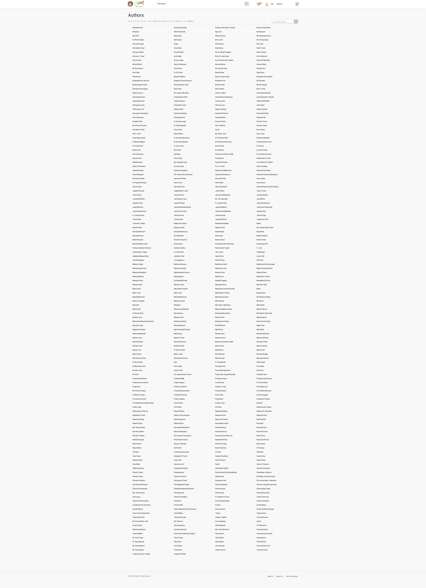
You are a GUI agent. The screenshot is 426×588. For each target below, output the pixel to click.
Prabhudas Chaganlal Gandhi (225, 374)
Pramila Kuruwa (262, 387)
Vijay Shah (177, 542)
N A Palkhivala (220, 325)
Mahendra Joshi (221, 268)
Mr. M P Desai (220, 260)
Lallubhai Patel (179, 256)
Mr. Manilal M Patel (180, 280)
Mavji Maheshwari (180, 297)
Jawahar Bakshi (262, 195)
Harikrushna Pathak (263, 170)
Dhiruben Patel (262, 125)
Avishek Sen (261, 68)
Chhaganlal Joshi (139, 105)
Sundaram (177, 501)
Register (279, 4)
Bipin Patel (177, 89)
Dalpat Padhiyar (220, 109)
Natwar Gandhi (262, 346)
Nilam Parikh (137, 354)
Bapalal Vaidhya (179, 77)
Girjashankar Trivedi (263, 158)
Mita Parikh (260, 305)
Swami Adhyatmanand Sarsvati (185, 509)
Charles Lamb (220, 101)
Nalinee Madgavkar (139, 334)
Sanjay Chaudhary (221, 456)
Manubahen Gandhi (181, 289)
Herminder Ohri (179, 187)
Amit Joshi (219, 40)
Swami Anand (220, 509)
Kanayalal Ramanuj (180, 232)
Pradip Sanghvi (179, 382)
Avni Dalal (136, 72)
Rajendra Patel (220, 415)
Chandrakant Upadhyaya (224, 97)
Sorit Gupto (136, 497)
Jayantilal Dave (138, 207)
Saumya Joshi (179, 464)
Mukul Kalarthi (261, 317)
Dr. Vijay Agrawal (138, 542)
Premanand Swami (139, 399)
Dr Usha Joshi (178, 146)
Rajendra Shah (262, 415)
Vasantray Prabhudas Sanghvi (184, 533)
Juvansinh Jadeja (139, 223)
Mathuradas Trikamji (222, 293)
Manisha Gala (137, 285)
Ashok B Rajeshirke (263, 60)
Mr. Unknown (178, 521)
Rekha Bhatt (137, 444)
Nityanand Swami (263, 358)
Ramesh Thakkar (139, 436)
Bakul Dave (260, 72)
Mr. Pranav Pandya (139, 391)
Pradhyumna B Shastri (140, 382)
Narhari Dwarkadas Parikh (224, 342)
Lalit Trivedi (219, 252)
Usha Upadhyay (179, 525)
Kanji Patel (260, 232)
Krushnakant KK (262, 244)
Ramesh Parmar (221, 431)
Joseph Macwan (221, 219)
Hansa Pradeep (262, 166)
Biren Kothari (219, 89)
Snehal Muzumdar (263, 493)
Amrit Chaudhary (263, 40)
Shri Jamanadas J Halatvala (266, 480)
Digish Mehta (178, 134)
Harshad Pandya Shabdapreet (267, 174)
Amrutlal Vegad (138, 44)
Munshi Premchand (263, 321)
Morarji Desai (178, 313)
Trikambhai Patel (138, 517)
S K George (260, 448)
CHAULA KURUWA (263, 101)
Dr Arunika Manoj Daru (182, 138)
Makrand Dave (262, 272)
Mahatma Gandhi (180, 268)
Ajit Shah (136, 36)
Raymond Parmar (263, 440)
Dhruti (217, 130)
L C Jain (259, 248)
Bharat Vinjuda (262, 85)
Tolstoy (217, 513)
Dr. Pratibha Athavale (264, 391)
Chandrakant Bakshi (264, 93)
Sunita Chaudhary (263, 501)
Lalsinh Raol (219, 256)
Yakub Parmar (220, 550)
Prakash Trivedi (220, 387)
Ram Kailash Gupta (221, 423)
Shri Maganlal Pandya (181, 484)
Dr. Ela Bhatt (219, 150)
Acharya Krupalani (180, 27)
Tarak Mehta (178, 513)
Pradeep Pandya (221, 378)
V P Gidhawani (262, 525)
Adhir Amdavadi (179, 32)
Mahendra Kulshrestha (264, 268)
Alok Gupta (178, 40)
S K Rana (136, 452)
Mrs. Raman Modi (139, 427)
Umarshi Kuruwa (262, 517)
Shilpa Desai (219, 476)
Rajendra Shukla (138, 419)
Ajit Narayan (261, 32)
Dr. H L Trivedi (219, 166)
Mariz (259, 289)
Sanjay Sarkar (137, 460)
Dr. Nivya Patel (137, 362)
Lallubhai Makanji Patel (141, 256)
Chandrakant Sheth (181, 97)
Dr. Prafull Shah (262, 382)
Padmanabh (261, 362)
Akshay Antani (220, 36)
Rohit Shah (178, 448)
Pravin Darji (219, 395)
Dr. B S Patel (178, 72)
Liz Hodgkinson (179, 260)
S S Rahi (218, 452)
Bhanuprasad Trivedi (140, 85)
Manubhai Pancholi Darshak (225, 289)
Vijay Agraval (261, 538)
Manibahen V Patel (263, 276)
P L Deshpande (220, 362)
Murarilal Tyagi (138, 325)
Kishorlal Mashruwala (140, 244)
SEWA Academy (138, 468)
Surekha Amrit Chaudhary (142, 505)
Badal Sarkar (219, 72)
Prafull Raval (219, 382)
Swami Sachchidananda (141, 513)
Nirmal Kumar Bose (139, 358)
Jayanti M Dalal (179, 203)
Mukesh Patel (178, 317)
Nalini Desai (178, 334)
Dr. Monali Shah (138, 313)
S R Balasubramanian (181, 452)
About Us (270, 576)
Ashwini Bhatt (261, 64)
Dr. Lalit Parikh (179, 252)
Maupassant (261, 293)
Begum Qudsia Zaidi (222, 77)
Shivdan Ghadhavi (139, 480)
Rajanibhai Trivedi (139, 415)
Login (272, 4)
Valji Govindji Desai (139, 529)
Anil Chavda (219, 44)
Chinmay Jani (220, 105)
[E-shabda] (138, 4)
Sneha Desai (219, 493)
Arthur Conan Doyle (222, 56)
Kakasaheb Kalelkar (222, 223)
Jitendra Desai (220, 215)
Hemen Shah (137, 187)
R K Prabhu (178, 407)
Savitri (217, 464)
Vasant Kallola (137, 533)
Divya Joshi (260, 134)
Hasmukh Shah (220, 178)
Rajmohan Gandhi (221, 419)
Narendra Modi (138, 342)
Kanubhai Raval (138, 236)
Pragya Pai (136, 387)
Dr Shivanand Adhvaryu (223, 142)
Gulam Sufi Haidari (139, 166)
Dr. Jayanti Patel (221, 203)
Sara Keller (136, 464)
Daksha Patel (178, 109)
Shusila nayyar (220, 489)
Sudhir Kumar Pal (263, 497)
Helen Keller (219, 183)
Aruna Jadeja (178, 60)
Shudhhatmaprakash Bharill (183, 489)
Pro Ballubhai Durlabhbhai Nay (143, 403)
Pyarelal (259, 403)
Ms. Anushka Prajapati (223, 52)
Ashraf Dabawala (180, 64)
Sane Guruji (137, 456)
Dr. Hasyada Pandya (139, 183)
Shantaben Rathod (221, 468)
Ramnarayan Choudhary (182, 436)
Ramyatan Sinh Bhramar (224, 436)
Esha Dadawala (138, 154)
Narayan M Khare (263, 338)
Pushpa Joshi (220, 403)
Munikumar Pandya (222, 321)
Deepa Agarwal (179, 117)
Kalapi (259, 223)
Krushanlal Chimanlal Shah (224, 244)
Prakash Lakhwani (180, 387)
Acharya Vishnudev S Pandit (225, 27)
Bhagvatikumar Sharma (141, 80)
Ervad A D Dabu (262, 150)
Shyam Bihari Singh (263, 489)
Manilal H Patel (138, 280)
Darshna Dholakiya (180, 113)
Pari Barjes (260, 366)
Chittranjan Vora (138, 109)
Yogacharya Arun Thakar (141, 554)
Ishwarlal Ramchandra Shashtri (267, 187)
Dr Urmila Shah (138, 146)
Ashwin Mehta (220, 64)
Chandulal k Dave (139, 101)
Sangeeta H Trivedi (180, 456)
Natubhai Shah (179, 346)
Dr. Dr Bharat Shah (221, 138)
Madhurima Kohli (221, 264)
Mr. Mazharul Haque (264, 297)
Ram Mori (260, 423)
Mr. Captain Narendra (181, 93)
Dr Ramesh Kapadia (181, 142)
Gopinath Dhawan (221, 162)
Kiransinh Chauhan (180, 240)
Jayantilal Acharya (263, 203)
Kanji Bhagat (219, 232)
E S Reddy (260, 146)
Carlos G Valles (220, 93)
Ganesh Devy (137, 158)
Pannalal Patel (220, 366)
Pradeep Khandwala (140, 378)
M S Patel (260, 260)
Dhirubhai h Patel (138, 130)
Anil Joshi (260, 44)
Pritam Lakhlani (179, 399)
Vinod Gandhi (219, 546)
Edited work (137, 150)
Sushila (217, 505)
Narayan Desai (220, 338)
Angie (176, 44)
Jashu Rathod (179, 195)
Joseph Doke (178, 219)
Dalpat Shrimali (262, 109)
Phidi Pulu (260, 370)
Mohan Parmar (262, 309)
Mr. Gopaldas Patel (180, 162)
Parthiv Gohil (178, 370)
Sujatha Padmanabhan (141, 501)
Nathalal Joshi (137, 346)
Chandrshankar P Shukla (265, 97)
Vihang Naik (219, 538)
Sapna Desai (261, 460)
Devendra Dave (220, 121)
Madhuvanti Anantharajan (266, 264)
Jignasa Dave (261, 211)
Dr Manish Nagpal (139, 142)
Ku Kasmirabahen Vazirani (142, 248)
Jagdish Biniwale (138, 191)
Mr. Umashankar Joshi (140, 521)
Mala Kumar (219, 276)
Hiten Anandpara (221, 187)
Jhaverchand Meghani (223, 211)
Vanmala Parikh (262, 529)
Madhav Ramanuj (180, 264)
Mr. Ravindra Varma (181, 440)
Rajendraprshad (179, 419)
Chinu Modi (260, 105)
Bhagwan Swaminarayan (183, 80)
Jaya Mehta (261, 199)
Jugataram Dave (262, 219)
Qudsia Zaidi (137, 407)
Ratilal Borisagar (138, 440)
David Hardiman (138, 117)
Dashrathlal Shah (263, 113)
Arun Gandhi (137, 60)
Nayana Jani (137, 350)
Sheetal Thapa (138, 476)
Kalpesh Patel (220, 227)
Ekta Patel (177, 150)
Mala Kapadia (178, 276)
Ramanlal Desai (220, 427)
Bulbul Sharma (138, 93)
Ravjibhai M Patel (221, 440)
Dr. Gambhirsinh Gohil (264, 154)
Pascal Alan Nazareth (222, 370)
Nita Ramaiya (220, 358)
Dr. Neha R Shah (179, 350)
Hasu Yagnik (261, 178)
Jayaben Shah (138, 203)
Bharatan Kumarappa (140, 89)
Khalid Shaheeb (262, 236)
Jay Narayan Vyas (180, 199)
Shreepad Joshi (220, 480)
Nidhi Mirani (219, 350)
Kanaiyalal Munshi (139, 232)
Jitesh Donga (261, 215)
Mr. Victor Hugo (138, 538)
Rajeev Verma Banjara (182, 415)
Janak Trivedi (261, 191)
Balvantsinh (137, 77)
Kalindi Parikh (137, 227)
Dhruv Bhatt (261, 130)
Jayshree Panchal (180, 211)
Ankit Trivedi (261, 48)
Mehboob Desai (179, 301)
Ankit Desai (219, 48)
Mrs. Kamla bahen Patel (265, 227)
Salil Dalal (260, 452)
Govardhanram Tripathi (265, 162)
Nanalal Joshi (220, 334)
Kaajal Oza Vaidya (180, 223)
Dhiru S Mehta (220, 125)
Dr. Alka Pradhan (138, 40)
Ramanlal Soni (262, 427)
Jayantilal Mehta (221, 207)
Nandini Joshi (137, 338)
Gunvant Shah (179, 166)
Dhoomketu (178, 130)
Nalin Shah (260, 329)
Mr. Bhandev (261, 80)
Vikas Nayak (219, 542)
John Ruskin (137, 219)
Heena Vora (178, 183)
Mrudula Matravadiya (222, 313)
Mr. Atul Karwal (138, 68)
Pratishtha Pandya (180, 395)
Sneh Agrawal (179, 493)
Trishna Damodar (180, 517)
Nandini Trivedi (179, 338)
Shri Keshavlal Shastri (140, 484)
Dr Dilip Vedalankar (263, 138)
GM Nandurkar (138, 162)
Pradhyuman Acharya (264, 378)
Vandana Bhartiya (180, 529)
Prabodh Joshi (262, 374)
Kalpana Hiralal (179, 227)
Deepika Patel (137, 121)
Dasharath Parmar (221, 113)
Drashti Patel (219, 146)
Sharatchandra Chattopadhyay (226, 472)
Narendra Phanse (180, 342)
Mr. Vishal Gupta (138, 550)
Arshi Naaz (178, 56)
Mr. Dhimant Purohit (139, 125)
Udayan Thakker (221, 517)
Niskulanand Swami (181, 358)
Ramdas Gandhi (138, 431)
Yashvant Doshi (262, 550)
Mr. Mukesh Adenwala (264, 313)
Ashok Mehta (137, 64)
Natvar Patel (219, 346)
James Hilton (219, 191)
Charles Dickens (179, 101)
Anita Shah (178, 48)
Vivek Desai (178, 550)
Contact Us (279, 576)
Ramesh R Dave (262, 431)
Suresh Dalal (178, 505)
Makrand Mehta (138, 276)
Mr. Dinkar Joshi (220, 134)
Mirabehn (177, 305)
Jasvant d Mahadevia (222, 195)
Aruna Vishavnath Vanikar (224, 60)
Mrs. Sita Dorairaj (138, 493)
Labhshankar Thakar (140, 252)
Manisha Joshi (179, 285)
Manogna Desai (220, 285)
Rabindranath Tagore (264, 407)
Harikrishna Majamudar (223, 170)
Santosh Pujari (220, 460)
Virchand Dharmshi (263, 546)
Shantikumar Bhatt (263, 468)
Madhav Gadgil (138, 264)
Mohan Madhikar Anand (223, 309)
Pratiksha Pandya (139, 395)
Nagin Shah (261, 325)
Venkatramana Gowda (264, 533)
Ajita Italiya (178, 36)
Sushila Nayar (261, 505)
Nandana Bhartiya (263, 334)
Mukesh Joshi (137, 317)
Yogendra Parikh (180, 554)
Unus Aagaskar (220, 521)
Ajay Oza (218, 32)
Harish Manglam (138, 174)
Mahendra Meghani (139, 272)
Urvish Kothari (137, 525)
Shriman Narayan (221, 484)
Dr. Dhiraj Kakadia (180, 125)
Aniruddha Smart (139, 48)
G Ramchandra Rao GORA (224, 154)
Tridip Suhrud (261, 513)
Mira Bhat (260, 301)
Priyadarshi (219, 399)
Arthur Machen (262, 56)
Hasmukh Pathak (180, 178)
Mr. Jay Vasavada (221, 199)
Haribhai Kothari (138, 170)
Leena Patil (260, 256)
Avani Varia (178, 68)
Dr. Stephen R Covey (222, 497)
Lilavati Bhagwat (138, 260)
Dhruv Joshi (137, 134)
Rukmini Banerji (220, 448)
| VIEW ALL (190, 21)
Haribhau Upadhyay (181, 170)
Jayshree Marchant (139, 211)
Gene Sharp (178, 158)
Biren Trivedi (261, 89)
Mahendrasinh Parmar (182, 272)
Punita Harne (178, 403)
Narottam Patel (262, 342)
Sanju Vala (177, 460)
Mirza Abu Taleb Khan (223, 305)
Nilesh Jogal (178, 354)
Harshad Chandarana (222, 174)
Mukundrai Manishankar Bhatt (143, 321)
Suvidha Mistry (138, 509)
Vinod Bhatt (178, 546)
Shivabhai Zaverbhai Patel (266, 476)
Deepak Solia (261, 117)
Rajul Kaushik (261, 419)
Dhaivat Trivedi (262, 121)
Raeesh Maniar (179, 411)
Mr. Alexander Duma (264, 36)
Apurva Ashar (261, 52)
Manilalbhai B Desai (263, 280)
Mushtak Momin (179, 325)
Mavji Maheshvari (139, 297)
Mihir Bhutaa (219, 301)
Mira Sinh (136, 305)
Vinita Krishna (261, 542)
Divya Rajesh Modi (139, 138)
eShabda (177, 154)
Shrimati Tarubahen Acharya (267, 484)
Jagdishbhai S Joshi (181, 191)
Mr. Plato (136, 374)
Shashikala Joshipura (264, 472)
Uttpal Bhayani (220, 525)
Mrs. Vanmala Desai (222, 529)
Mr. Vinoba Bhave (139, 546)
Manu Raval (137, 289)
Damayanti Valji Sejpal (140, 113)
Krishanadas (178, 244)
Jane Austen (137, 195)
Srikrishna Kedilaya (180, 497)
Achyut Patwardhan (264, 27)
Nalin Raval (219, 329)
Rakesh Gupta (137, 423)
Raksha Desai (178, 423)
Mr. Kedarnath (179, 236)
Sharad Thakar (138, 472)
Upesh (259, 521)
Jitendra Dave (179, 215)
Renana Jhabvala (180, 444)
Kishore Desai (220, 240)
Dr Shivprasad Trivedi (264, 142)
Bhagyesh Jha (220, 80)
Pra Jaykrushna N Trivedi (182, 374)
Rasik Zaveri (261, 436)
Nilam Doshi (261, 350)
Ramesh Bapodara (180, 431)
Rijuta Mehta (137, 448)
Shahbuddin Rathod (181, 468)
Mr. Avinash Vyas (221, 68)
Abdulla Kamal (138, 27)
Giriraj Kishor (219, 158)
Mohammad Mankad (181, 309)
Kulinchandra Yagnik (222, 248)
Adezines (136, 32)
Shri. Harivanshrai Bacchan (183, 174)
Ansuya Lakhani (138, 52)
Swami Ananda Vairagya (265, 509)
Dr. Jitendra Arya (138, 215)
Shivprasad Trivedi (180, 480)
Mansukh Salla (262, 285)
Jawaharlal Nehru (139, 199)
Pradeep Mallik (179, 378)
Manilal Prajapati (221, 280)
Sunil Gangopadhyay (222, 501)
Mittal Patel (137, 309)
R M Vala (218, 407)
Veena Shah (219, 533)
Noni (175, 362)
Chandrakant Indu (139, 97)
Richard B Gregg (220, 444)
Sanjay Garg (261, 456)
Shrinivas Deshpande (140, 489)
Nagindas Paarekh (139, 329)
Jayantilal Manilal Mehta (182, 207)
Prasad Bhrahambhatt (182, 391)
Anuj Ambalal (178, 52)
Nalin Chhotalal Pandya (182, 329)
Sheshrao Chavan (180, 476)
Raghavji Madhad (221, 411)
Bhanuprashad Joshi (181, 85)
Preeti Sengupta (262, 395)
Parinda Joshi (137, 370)
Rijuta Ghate (261, 444)
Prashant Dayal (220, 391)
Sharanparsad (179, 472)
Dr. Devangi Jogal (180, 121)
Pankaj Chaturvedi (139, 366)
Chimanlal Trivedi (180, 105)
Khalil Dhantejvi (138, 240)
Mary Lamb (178, 293)
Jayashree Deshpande (264, 207)
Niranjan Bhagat (262, 354)
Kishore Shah (261, 240)
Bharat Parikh (220, 85)
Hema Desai (261, 183)
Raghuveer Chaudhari (264, 411)
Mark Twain (137, 293)
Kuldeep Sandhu (179, 248)
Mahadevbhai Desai (139, 268)
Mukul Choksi (219, 317)
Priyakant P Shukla (263, 399)
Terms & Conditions (292, 576)
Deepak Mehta (220, 117)
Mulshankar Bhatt (180, 321)
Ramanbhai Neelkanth (181, 427)
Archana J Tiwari (138, 56)
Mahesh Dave (220, 272)
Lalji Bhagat (261, 252)
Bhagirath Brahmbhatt (264, 77)
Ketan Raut (219, 236)
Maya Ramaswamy (222, 297)
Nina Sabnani (219, 354)
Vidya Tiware (178, 538)
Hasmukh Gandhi (138, 178)
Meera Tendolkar (138, 301)
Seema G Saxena (263, 464)
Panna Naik (178, 366)
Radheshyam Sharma (140, 411)
